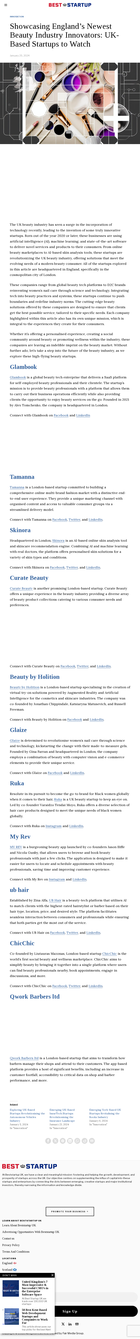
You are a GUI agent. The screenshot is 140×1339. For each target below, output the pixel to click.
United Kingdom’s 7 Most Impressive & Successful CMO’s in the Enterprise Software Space (35, 1288)
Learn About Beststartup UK (19, 1225)
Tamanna (22, 477)
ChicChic (22, 943)
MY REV (16, 847)
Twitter (74, 519)
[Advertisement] (70, 196)
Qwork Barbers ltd (35, 996)
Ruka (17, 783)
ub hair (19, 890)
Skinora (20, 530)
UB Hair (55, 900)
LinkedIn (83, 415)
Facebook (61, 415)
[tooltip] (48, 1141)
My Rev (20, 836)
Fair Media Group (73, 1333)
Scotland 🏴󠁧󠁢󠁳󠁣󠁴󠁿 (9, 1269)
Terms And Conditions (16, 1251)
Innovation (17, 17)
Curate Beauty (29, 578)
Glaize (18, 730)
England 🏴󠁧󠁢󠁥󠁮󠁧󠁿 (9, 1263)
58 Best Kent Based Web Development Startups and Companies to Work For (35, 1316)
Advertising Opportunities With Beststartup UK (30, 1231)
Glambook (23, 367)
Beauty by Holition (35, 677)
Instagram (54, 826)
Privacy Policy (11, 1245)
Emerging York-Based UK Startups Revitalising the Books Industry (105, 1113)
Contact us (8, 1238)
